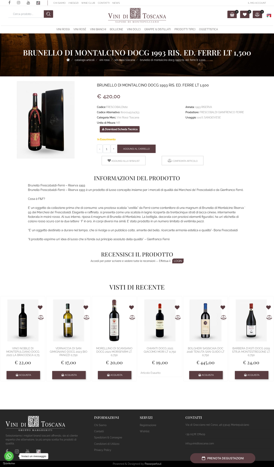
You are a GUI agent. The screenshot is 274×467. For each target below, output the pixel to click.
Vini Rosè (79, 29)
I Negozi (73, 2)
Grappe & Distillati (157, 29)
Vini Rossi (63, 29)
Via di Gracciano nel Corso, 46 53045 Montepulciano (217, 424)
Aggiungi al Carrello (136, 149)
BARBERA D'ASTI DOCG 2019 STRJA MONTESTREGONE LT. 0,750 (251, 352)
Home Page (68, 59)
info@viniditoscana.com (199, 443)
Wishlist (144, 431)
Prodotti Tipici (184, 29)
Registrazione (148, 425)
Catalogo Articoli (85, 59)
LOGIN (178, 260)
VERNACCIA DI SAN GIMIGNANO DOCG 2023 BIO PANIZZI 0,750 (68, 352)
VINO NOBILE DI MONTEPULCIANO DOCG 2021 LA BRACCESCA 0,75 (23, 352)
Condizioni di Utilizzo (106, 443)
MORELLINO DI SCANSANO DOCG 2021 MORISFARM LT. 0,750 (114, 352)
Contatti (104, 2)
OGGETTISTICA (208, 29)
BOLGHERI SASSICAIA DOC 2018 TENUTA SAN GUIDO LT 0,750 (205, 352)
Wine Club (88, 2)
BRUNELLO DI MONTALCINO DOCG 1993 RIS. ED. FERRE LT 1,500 (172, 59)
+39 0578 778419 (195, 434)
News (116, 2)
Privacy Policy (102, 450)
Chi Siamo (59, 2)
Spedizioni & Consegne (108, 437)
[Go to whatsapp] (9, 456)
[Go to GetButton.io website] (9, 463)
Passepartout (153, 464)
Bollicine (116, 29)
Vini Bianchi (98, 29)
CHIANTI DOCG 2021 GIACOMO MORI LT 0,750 (160, 350)
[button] (48, 14)
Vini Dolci (134, 29)
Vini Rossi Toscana (124, 59)
